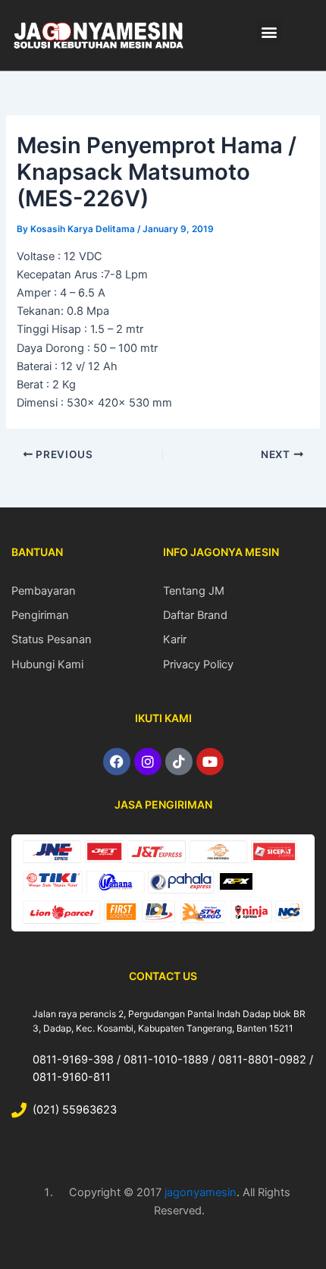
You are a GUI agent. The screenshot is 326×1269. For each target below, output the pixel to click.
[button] (269, 31)
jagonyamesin (201, 1192)
